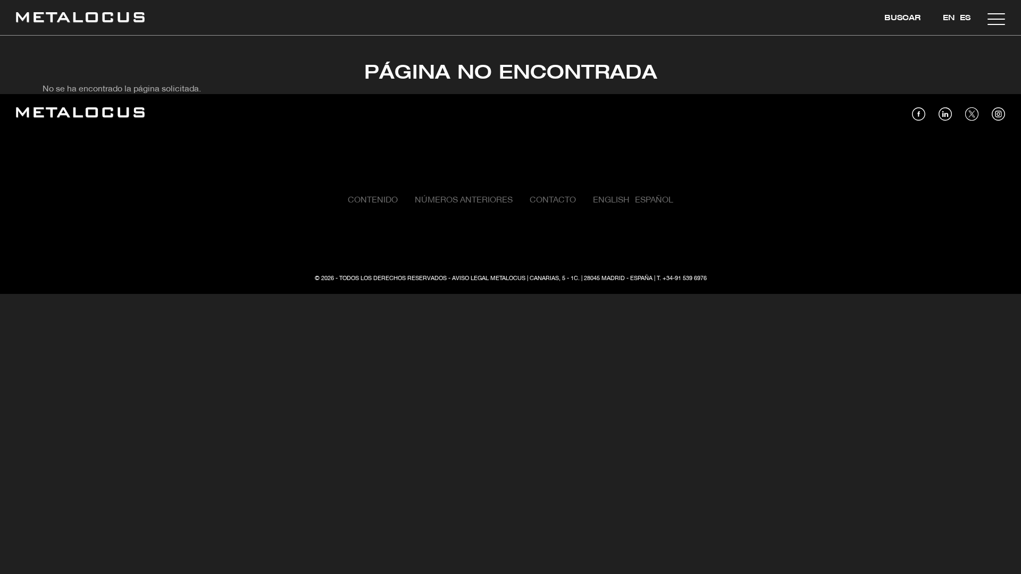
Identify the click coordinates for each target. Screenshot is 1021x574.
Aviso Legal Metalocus (488, 278)
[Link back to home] (80, 19)
